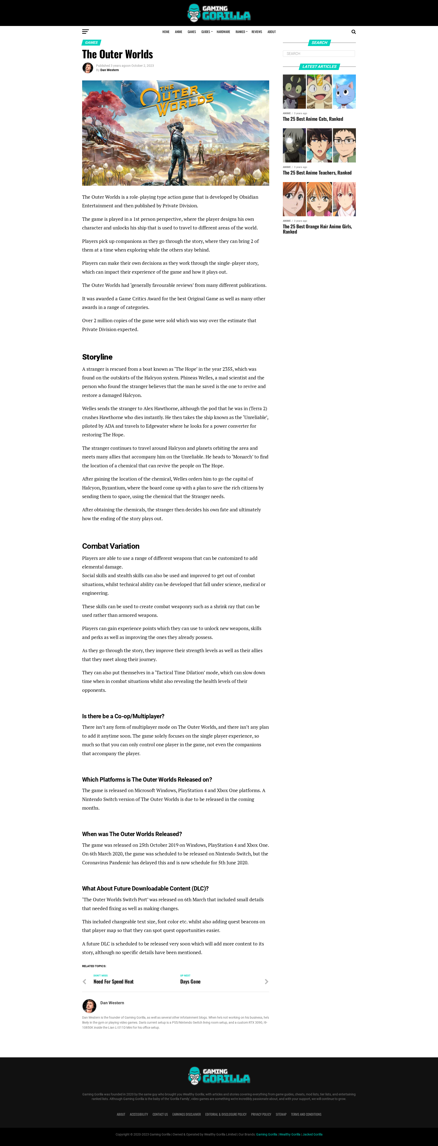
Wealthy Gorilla (289, 1134)
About (272, 31)
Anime (178, 31)
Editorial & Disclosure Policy (226, 1114)
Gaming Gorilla (266, 1134)
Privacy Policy (261, 1114)
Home (165, 31)
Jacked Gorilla (312, 1134)
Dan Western (109, 70)
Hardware (223, 31)
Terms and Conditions (306, 1114)
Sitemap (281, 1114)
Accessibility (139, 1114)
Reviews (257, 31)
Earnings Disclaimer (186, 1114)
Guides (205, 31)
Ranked (240, 31)
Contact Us (160, 1114)
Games (192, 31)
